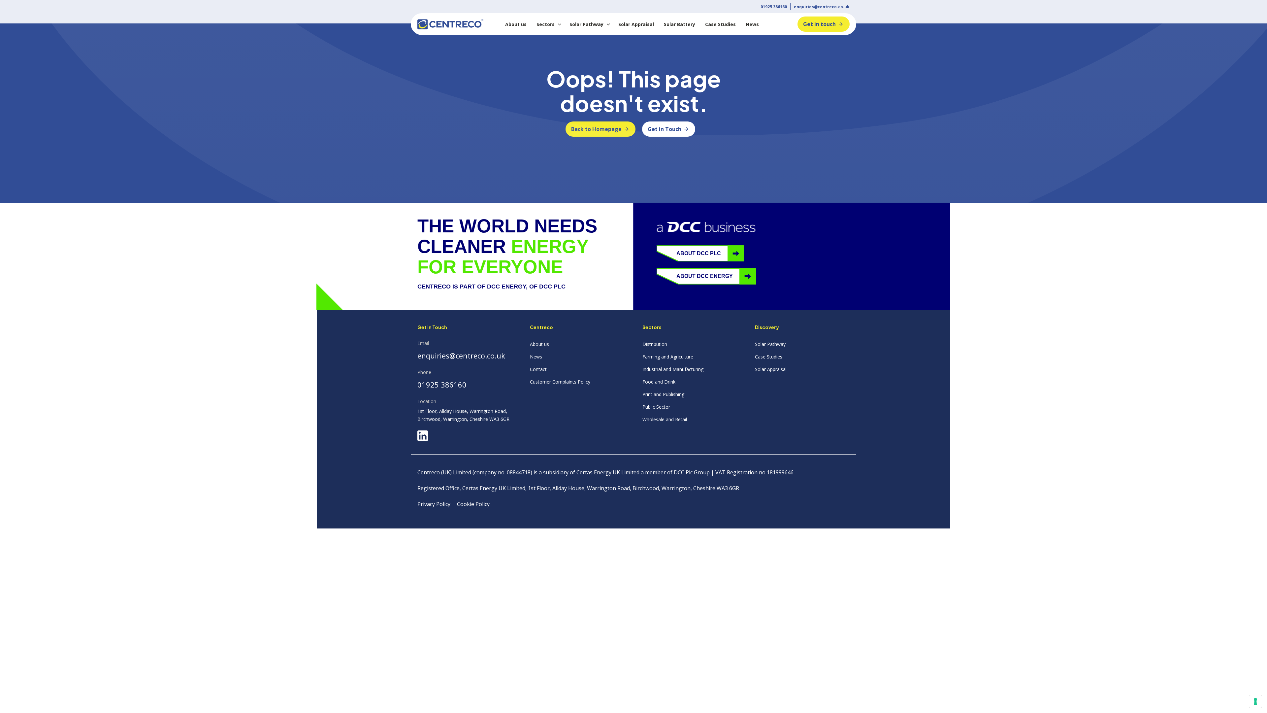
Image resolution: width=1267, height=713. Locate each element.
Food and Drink (658, 382)
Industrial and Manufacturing (672, 369)
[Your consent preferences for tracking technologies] (1255, 701)
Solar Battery (679, 24)
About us (516, 24)
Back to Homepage (596, 129)
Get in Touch (664, 129)
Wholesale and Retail (664, 419)
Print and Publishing (663, 394)
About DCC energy (704, 276)
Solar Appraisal (636, 24)
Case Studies (720, 24)
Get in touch (819, 24)
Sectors (545, 24)
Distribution (654, 344)
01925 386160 (774, 7)
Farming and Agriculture (667, 357)
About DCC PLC (698, 253)
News (752, 24)
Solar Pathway (586, 24)
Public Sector (656, 407)
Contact (538, 369)
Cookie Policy (473, 504)
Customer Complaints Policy (560, 382)
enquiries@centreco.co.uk (822, 7)
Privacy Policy (433, 504)
